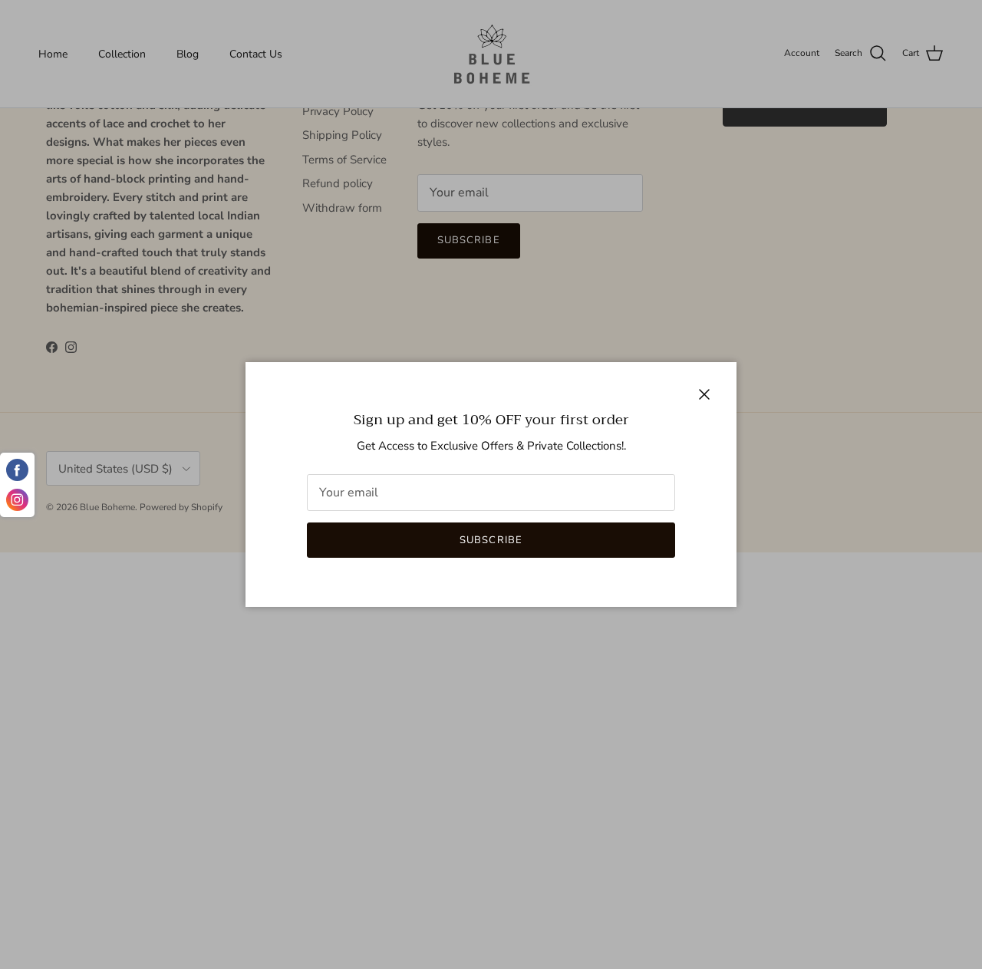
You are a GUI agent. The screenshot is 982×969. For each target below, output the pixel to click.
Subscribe (491, 540)
